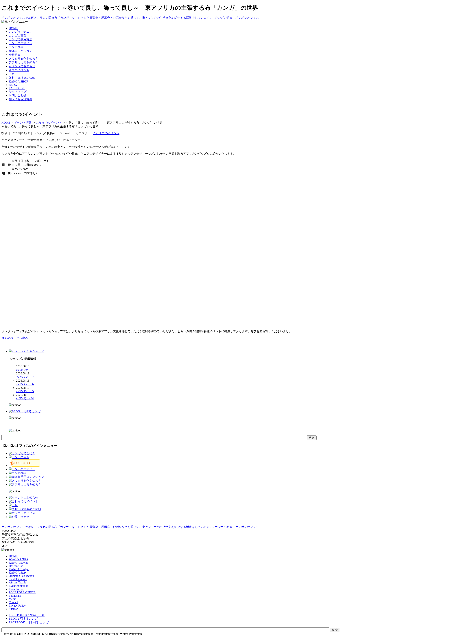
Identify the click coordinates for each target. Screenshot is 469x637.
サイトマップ (17, 91)
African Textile (17, 582)
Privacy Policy (17, 605)
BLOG (13, 84)
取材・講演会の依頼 (22, 77)
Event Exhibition (18, 585)
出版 (12, 74)
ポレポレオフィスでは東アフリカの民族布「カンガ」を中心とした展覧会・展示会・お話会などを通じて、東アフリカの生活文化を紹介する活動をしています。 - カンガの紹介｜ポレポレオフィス (130, 17)
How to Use (16, 566)
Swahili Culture (18, 579)
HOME (13, 28)
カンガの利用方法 (20, 39)
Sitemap (13, 608)
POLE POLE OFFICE (22, 592)
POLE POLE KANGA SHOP (27, 615)
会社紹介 (15, 54)
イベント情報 (23, 122)
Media (12, 599)
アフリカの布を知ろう (23, 62)
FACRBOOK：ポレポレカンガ (29, 622)
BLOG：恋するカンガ (23, 618)
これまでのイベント (49, 122)
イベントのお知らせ (22, 66)
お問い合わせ (17, 95)
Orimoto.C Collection (21, 575)
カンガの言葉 (17, 35)
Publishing (15, 595)
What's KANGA (18, 559)
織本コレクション (20, 50)
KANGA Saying (18, 562)
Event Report (16, 589)
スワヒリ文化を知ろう (23, 58)
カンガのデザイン (20, 43)
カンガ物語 (16, 47)
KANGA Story (18, 572)
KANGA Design (19, 569)
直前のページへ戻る (14, 338)
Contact (13, 602)
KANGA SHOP (18, 81)
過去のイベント (19, 70)
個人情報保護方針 (20, 99)
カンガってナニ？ (20, 31)
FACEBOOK (17, 88)
